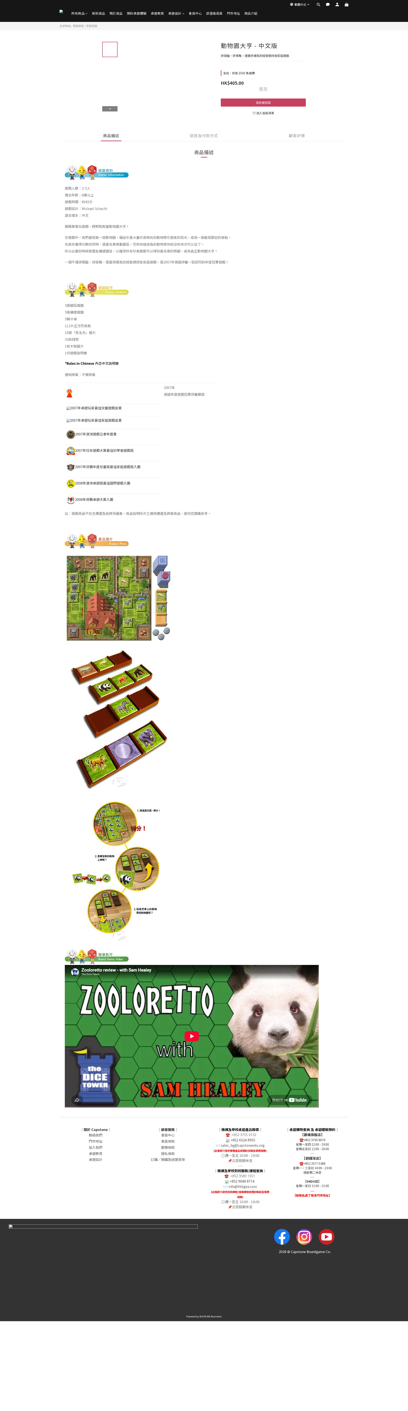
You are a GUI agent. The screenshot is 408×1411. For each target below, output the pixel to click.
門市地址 (233, 13)
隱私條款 (168, 1153)
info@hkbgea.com (242, 1186)
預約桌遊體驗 (137, 13)
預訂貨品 (116, 13)
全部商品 (65, 26)
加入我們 (95, 1147)
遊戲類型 (78, 26)
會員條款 (168, 1141)
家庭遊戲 (91, 26)
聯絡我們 (95, 1135)
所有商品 (78, 13)
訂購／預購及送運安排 (168, 1159)
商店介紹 (251, 13)
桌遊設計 (174, 13)
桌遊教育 (157, 13)
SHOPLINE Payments (210, 1316)
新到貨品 (98, 13)
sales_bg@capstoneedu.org (243, 1145)
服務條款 (168, 1147)
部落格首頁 (214, 13)
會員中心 (195, 13)
